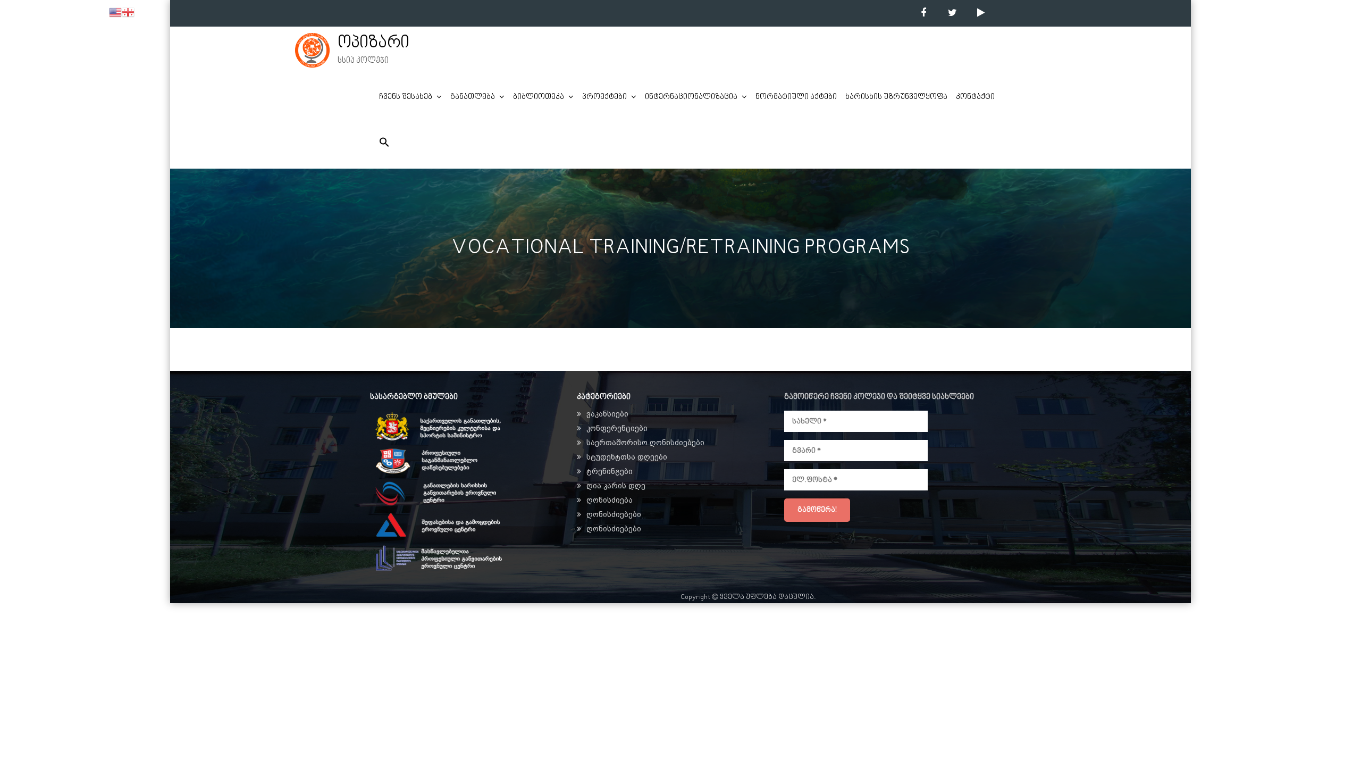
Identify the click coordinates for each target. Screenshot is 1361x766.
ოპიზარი (373, 43)
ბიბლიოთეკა (538, 97)
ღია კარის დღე (615, 485)
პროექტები (604, 97)
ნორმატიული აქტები (796, 97)
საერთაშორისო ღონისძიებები (645, 442)
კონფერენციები (617, 428)
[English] (115, 12)
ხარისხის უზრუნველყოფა (896, 97)
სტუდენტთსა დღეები (626, 457)
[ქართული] (128, 12)
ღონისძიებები (613, 514)
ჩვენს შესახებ (405, 97)
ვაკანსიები (607, 414)
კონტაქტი (975, 97)
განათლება (472, 97)
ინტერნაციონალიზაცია (691, 97)
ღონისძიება (609, 500)
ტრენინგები (609, 471)
